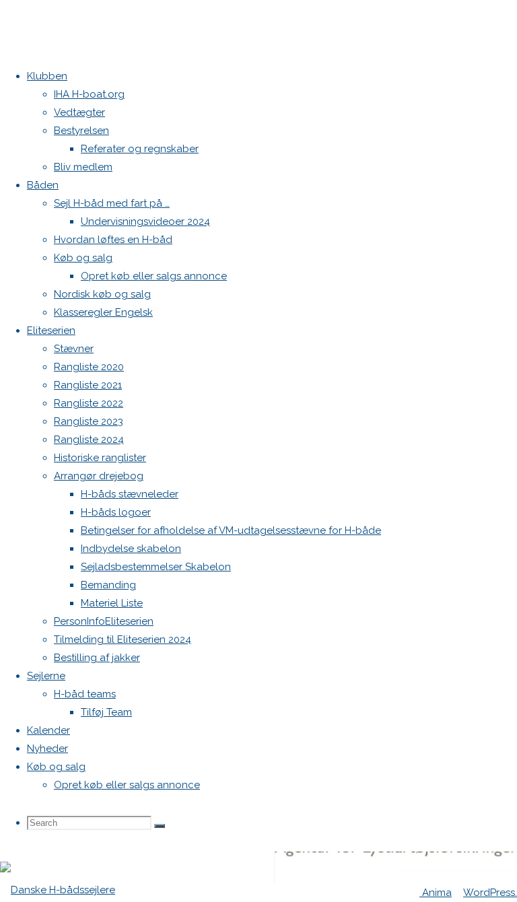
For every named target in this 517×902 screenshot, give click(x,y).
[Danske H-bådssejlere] (57, 890)
